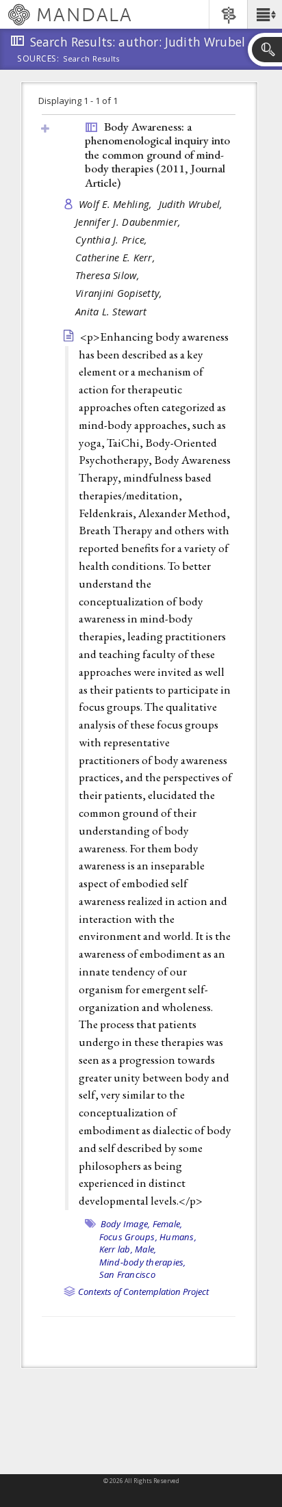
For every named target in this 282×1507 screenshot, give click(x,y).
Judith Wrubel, (192, 204)
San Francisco (127, 1274)
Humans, (177, 1237)
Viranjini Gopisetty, (120, 293)
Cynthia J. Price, (113, 239)
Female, (168, 1224)
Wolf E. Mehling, (117, 204)
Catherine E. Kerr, (116, 257)
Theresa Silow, (108, 275)
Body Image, (126, 1224)
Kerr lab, (116, 1249)
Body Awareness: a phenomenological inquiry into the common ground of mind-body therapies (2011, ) (157, 154)
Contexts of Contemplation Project (143, 1291)
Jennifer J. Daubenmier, (129, 221)
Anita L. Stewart (110, 311)
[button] (264, 14)
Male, (145, 1249)
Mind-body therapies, (142, 1262)
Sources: (38, 59)
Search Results (91, 59)
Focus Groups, (128, 1237)
